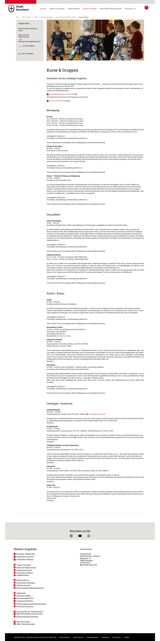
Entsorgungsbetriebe (24, 598)
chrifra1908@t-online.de (96, 414)
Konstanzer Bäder (23, 596)
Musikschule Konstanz (25, 583)
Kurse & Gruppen (84, 17)
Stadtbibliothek (22, 575)
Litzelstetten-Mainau (24, 559)
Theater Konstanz (23, 565)
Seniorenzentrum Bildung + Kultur (66, 17)
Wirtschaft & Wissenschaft (110, 9)
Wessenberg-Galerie (24, 573)
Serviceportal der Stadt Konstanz (29, 611)
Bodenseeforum (22, 580)
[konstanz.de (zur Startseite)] (19, 9)
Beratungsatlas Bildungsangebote (30, 588)
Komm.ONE (52, 637)
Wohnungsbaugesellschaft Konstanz (31, 604)
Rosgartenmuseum (24, 570)
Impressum (105, 637)
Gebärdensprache (92, 637)
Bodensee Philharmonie (26, 567)
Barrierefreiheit (64, 637)
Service (43, 9)
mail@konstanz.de (89, 565)
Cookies (126, 637)
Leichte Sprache (78, 637)
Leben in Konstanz (57, 9)
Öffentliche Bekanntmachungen (29, 614)
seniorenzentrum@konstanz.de (29, 41)
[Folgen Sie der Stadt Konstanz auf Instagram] (71, 535)
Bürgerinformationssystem (27, 616)
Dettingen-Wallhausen (25, 554)
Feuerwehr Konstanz (24, 606)
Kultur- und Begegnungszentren (43, 17)
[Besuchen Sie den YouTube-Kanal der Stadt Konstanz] (80, 535)
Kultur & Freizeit (89, 9)
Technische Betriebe (24, 601)
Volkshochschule (23, 585)
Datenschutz (116, 637)
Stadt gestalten (74, 9)
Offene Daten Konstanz (25, 624)
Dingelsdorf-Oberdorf (25, 557)
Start (17, 17)
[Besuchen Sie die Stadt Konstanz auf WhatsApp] (89, 535)
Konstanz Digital (23, 622)
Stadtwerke (21, 593)
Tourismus (128, 9)
